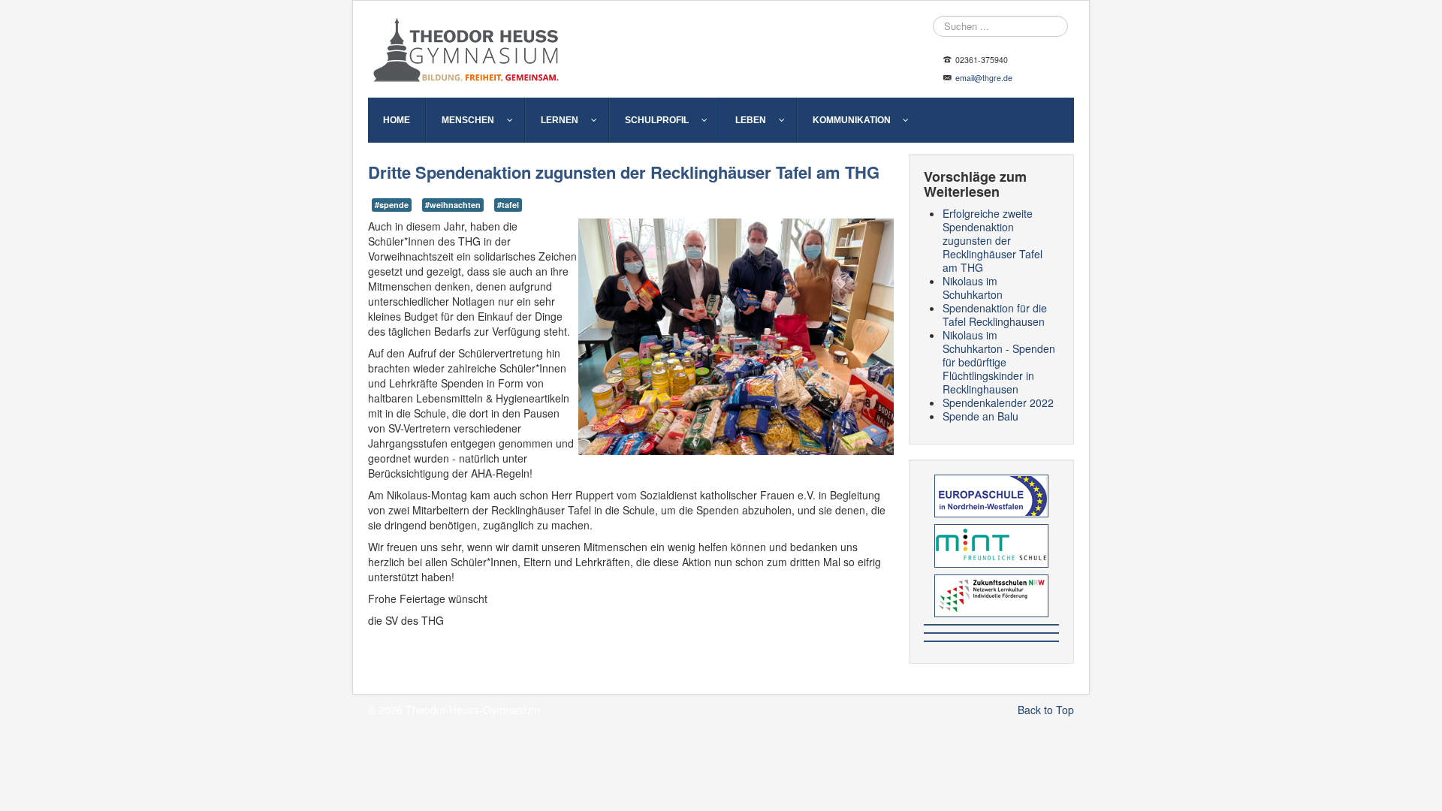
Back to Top (1046, 709)
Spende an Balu (980, 416)
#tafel (508, 204)
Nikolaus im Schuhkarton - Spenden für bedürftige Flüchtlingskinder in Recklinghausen (999, 361)
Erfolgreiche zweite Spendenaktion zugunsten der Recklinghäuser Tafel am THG (992, 240)
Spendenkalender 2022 (998, 402)
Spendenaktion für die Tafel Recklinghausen (995, 314)
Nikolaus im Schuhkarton (973, 287)
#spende (392, 204)
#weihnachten (453, 204)
